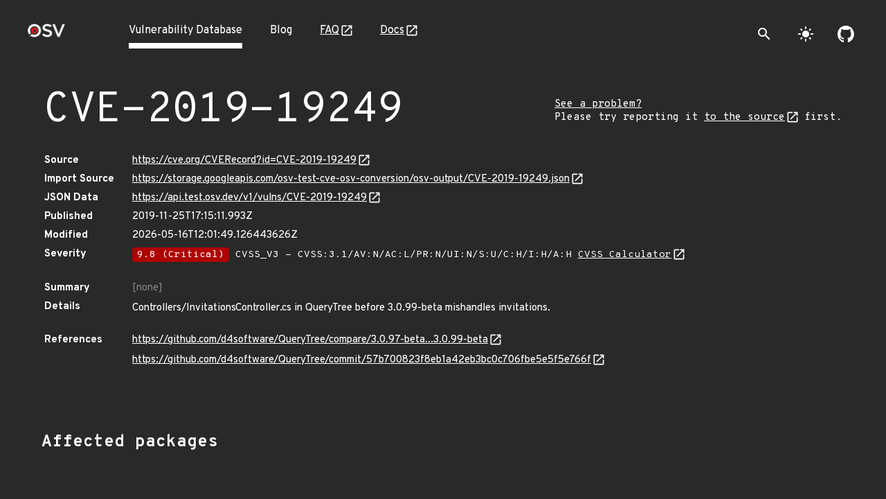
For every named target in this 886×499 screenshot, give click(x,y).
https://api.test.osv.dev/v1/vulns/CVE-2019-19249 (249, 197)
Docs (392, 30)
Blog (281, 30)
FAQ (329, 30)
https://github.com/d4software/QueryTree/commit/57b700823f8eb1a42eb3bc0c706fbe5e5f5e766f (361, 360)
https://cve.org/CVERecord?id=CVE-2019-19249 (244, 160)
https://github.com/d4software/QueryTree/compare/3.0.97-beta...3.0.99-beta (310, 340)
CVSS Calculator (624, 255)
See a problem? (598, 104)
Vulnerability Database (185, 30)
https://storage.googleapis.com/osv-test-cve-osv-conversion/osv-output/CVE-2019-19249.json (351, 179)
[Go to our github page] (846, 34)
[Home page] (46, 35)
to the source (744, 117)
